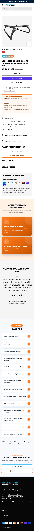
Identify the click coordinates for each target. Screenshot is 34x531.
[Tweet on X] (6, 160)
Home (3, 14)
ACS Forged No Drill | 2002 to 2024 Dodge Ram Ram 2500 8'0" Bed (18, 14)
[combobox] (17, 8)
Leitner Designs (5, 49)
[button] (31, 5)
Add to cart (17, 73)
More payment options (17, 82)
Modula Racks (7, 527)
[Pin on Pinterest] (13, 160)
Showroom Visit (18, 151)
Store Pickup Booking (18, 155)
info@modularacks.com (15, 443)
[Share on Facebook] (10, 160)
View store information (9, 91)
